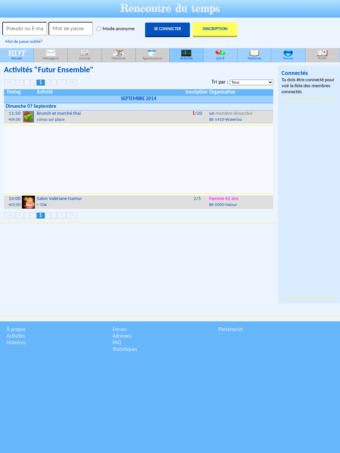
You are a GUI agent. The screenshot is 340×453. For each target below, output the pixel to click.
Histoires (254, 58)
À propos (16, 329)
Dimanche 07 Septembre (31, 106)
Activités (186, 58)
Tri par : (221, 82)
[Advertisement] (139, 159)
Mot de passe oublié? (23, 41)
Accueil (17, 54)
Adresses (122, 336)
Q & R (220, 58)
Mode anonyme (118, 29)
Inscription (215, 29)
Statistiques (125, 349)
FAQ (117, 343)
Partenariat (230, 329)
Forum (288, 58)
